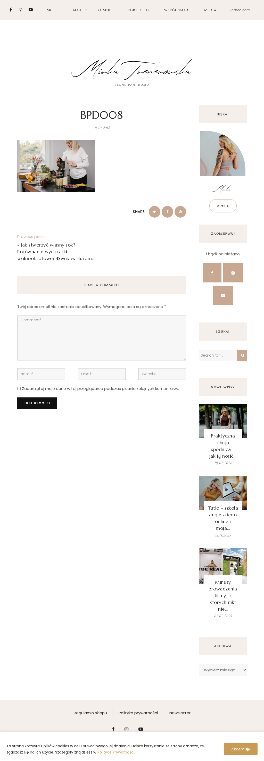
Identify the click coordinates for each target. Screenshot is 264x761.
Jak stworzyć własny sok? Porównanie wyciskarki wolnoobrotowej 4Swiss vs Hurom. (55, 251)
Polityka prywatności (138, 713)
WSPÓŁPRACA (176, 10)
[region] (132, 746)
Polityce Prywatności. (116, 752)
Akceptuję (240, 749)
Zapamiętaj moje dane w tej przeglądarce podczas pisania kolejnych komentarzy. (100, 388)
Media (210, 10)
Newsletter (180, 713)
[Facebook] (10, 9)
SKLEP (52, 10)
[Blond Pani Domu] (132, 71)
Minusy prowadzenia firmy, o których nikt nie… (223, 595)
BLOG (78, 10)
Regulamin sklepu (90, 713)
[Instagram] (21, 9)
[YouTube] (31, 9)
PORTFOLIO (138, 10)
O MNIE (105, 10)
